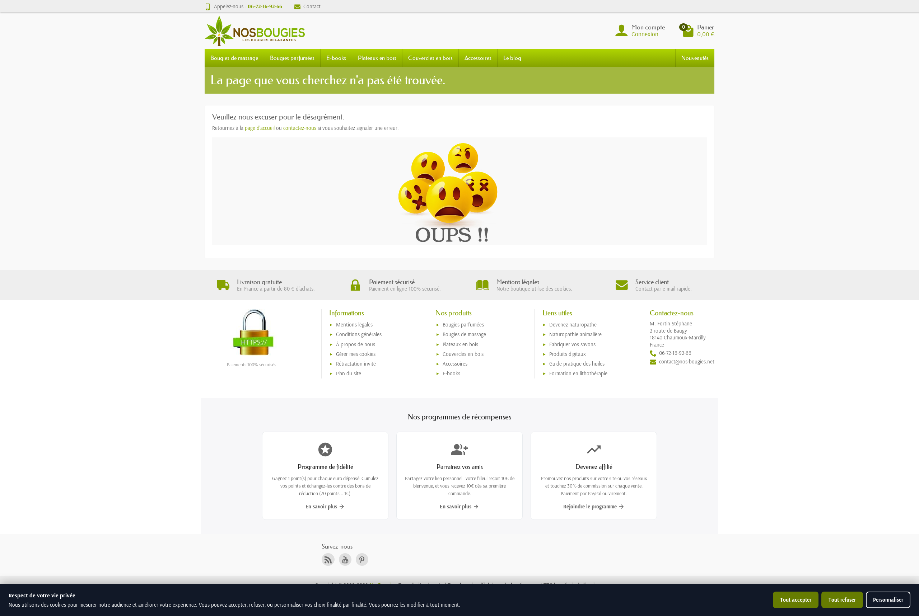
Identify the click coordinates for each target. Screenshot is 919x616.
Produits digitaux (567, 354)
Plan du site (348, 373)
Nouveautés (695, 57)
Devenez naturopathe (573, 324)
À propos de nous (355, 344)
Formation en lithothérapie (578, 373)
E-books (336, 57)
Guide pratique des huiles (577, 363)
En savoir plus (325, 506)
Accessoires (478, 57)
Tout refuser (842, 599)
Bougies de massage (234, 57)
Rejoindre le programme (594, 506)
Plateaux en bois (377, 57)
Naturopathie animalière (575, 334)
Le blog (512, 57)
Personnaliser (888, 599)
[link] (328, 559)
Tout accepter (795, 599)
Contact (312, 6)
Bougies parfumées (292, 57)
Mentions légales (354, 324)
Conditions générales (359, 334)
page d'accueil (260, 127)
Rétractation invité (356, 363)
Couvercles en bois (430, 57)
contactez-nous (299, 127)
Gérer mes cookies (355, 354)
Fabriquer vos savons (572, 344)
